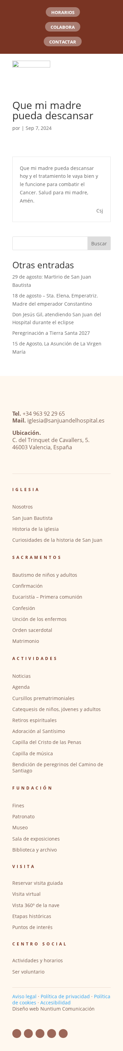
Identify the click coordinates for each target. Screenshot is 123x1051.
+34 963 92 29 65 (44, 413)
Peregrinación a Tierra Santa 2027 (51, 333)
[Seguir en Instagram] (51, 1033)
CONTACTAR (62, 42)
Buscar (99, 243)
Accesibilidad (55, 1002)
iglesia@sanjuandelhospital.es (66, 420)
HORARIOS (62, 12)
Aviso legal (24, 996)
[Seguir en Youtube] (28, 1033)
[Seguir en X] (63, 1033)
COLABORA (63, 27)
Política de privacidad (65, 996)
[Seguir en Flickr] (40, 1033)
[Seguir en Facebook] (16, 1033)
